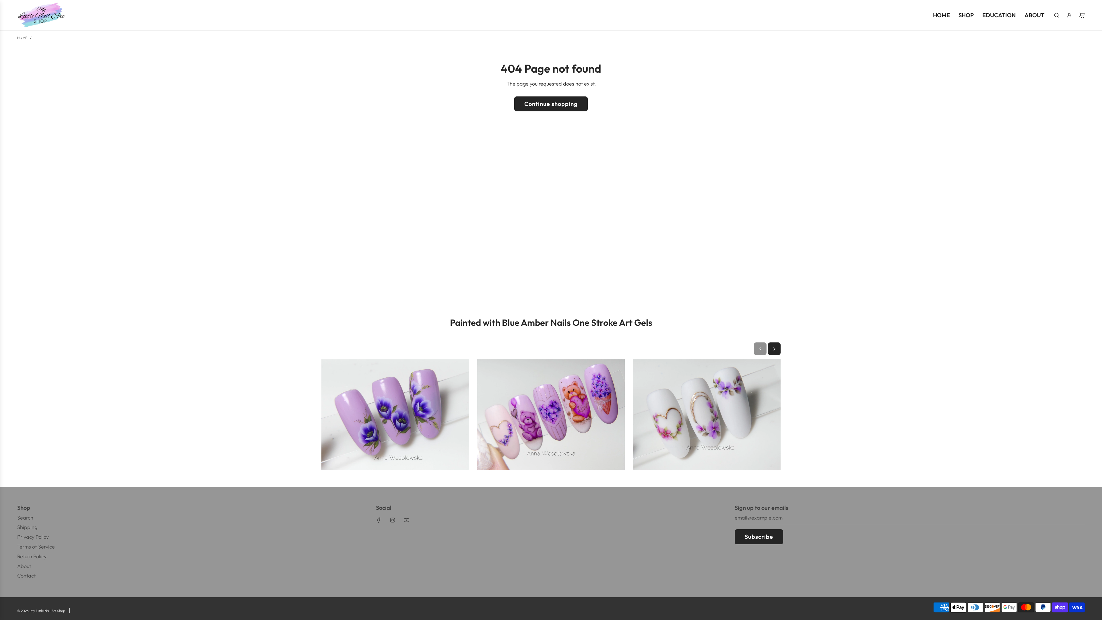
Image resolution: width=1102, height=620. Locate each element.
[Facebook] (378, 520)
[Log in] (1069, 15)
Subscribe (759, 536)
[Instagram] (392, 520)
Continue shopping (551, 103)
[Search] (1056, 15)
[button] (760, 348)
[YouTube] (406, 520)
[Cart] (1082, 15)
